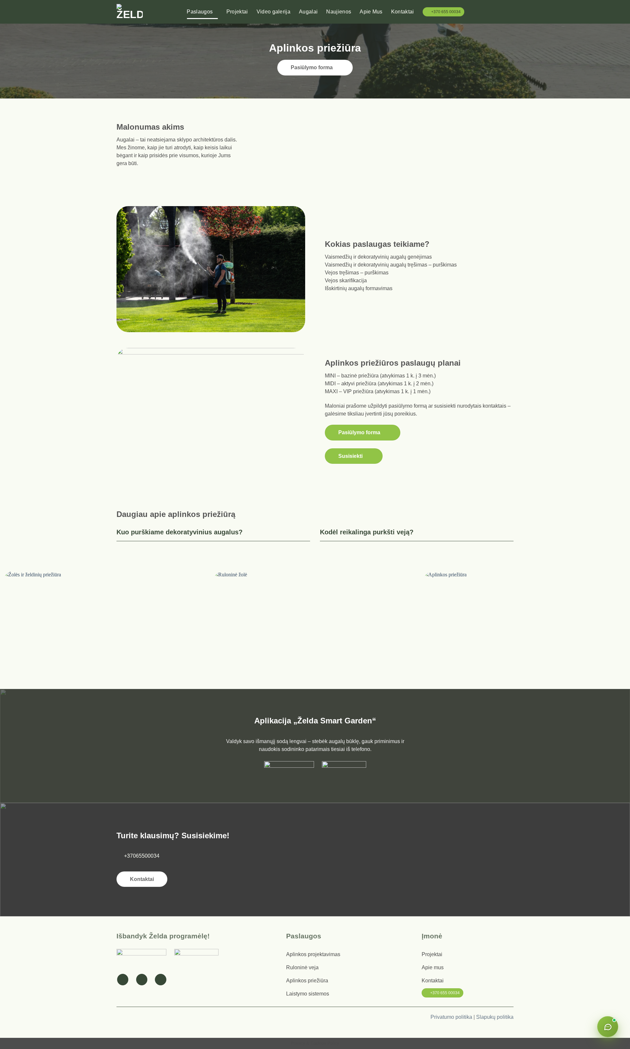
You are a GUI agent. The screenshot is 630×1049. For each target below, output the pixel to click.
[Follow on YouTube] (160, 979)
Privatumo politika (451, 1017)
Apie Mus (371, 11)
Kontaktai (402, 11)
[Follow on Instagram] (142, 979)
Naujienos (338, 11)
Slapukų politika (495, 1017)
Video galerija (273, 11)
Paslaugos (200, 11)
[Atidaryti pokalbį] (607, 1026)
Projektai (237, 11)
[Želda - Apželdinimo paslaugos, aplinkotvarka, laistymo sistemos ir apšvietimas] (129, 12)
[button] (511, 11)
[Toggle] (306, 532)
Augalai (308, 11)
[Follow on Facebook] (123, 979)
